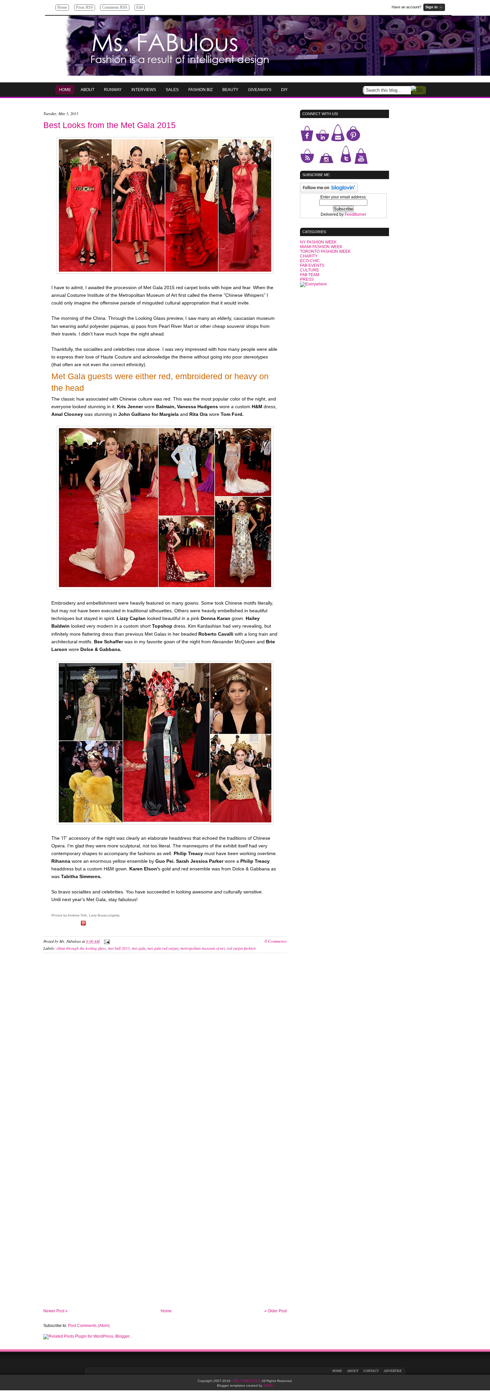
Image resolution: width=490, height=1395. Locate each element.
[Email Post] (106, 941)
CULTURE (309, 270)
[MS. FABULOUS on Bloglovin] (329, 191)
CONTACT (371, 1371)
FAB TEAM (309, 274)
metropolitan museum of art (202, 948)
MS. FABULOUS (246, 1381)
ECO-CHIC (310, 260)
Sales (172, 89)
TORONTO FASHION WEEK (325, 251)
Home (62, 7)
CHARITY (309, 256)
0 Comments (276, 941)
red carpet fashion (241, 948)
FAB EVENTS (312, 265)
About (87, 89)
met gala (138, 948)
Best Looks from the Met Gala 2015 (109, 125)
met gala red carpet (162, 948)
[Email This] (55, 925)
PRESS (307, 279)
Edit (139, 7)
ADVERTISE (393, 1371)
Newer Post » (55, 1311)
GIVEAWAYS (259, 89)
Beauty (230, 89)
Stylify (268, 1385)
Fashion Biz (200, 89)
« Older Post (275, 1311)
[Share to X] (74, 925)
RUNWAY (113, 89)
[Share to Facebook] (65, 925)
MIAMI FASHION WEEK (321, 246)
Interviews (143, 89)
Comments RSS (114, 7)
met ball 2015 (119, 948)
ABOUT (352, 1371)
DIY (284, 89)
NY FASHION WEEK (318, 242)
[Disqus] (165, 1048)
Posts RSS (84, 7)
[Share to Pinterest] (83, 925)
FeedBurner (355, 214)
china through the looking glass (81, 948)
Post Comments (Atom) (89, 1325)
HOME (65, 89)
